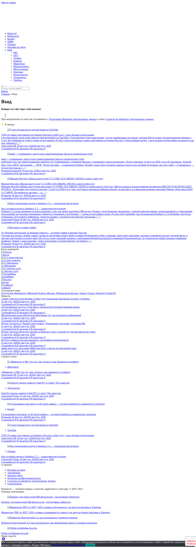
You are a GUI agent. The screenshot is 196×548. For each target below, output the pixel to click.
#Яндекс (50, 293)
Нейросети (13, 36)
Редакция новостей (11, 170)
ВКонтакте (13, 367)
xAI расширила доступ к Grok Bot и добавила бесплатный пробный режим (40, 307)
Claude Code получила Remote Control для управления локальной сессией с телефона (45, 298)
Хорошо (90, 545)
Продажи (18, 72)
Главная (5, 94)
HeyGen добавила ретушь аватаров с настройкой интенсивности (35, 340)
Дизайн (17, 58)
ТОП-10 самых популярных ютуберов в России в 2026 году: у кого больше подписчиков (47, 135)
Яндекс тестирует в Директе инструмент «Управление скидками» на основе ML (43, 323)
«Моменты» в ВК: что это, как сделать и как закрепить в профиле (35, 372)
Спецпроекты (14, 483)
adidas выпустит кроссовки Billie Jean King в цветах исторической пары (38, 348)
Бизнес (11, 39)
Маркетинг (19, 63)
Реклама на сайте (16, 47)
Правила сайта (15, 475)
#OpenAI (100, 293)
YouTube (11, 430)
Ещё (9, 50)
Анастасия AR (8, 146)
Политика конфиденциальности (24, 478)
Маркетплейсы (21, 66)
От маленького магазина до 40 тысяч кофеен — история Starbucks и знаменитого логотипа (48, 414)
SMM (10, 41)
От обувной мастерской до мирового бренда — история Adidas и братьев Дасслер (44, 232)
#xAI (3, 293)
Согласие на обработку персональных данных (129, 119)
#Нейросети (20, 293)
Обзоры (11, 44)
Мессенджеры (20, 69)
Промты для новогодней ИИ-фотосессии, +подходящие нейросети (36, 502)
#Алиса (91, 293)
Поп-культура (20, 74)
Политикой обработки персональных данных (73, 119)
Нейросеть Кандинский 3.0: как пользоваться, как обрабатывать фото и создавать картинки (49, 523)
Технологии (19, 77)
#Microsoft (32, 293)
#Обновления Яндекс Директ (71, 293)
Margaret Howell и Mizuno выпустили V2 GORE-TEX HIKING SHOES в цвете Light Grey (48, 184)
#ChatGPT (111, 293)
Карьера (17, 61)
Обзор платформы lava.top (14, 533)
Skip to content (8, 2)
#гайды (42, 293)
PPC (15, 52)
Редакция (6, 195)
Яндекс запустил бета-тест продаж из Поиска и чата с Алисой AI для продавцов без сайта (48, 331)
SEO (15, 55)
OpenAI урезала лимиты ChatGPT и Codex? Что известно (31, 393)
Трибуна (17, 80)
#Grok (10, 293)
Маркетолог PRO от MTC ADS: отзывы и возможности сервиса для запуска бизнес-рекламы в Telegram (55, 512)
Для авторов (13, 472)
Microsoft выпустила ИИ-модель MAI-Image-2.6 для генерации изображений (41, 315)
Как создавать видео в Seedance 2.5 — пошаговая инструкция (33, 208)
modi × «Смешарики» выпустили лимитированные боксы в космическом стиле (42, 159)
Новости (11, 33)
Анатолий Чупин (10, 219)
